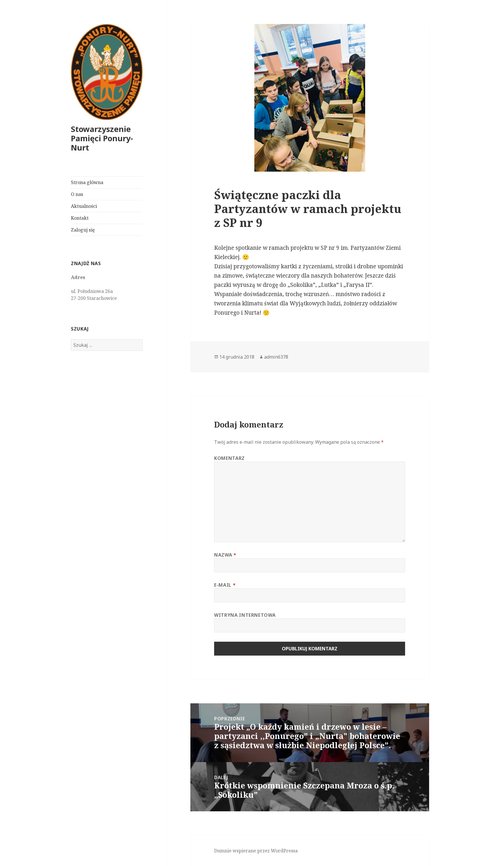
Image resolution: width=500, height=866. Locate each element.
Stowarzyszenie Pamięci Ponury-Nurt (102, 138)
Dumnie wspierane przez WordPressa (256, 850)
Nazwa (225, 555)
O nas (77, 194)
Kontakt (80, 218)
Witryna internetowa (244, 615)
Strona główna (87, 182)
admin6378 (276, 357)
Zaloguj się (83, 230)
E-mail (225, 585)
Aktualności (84, 206)
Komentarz (229, 458)
